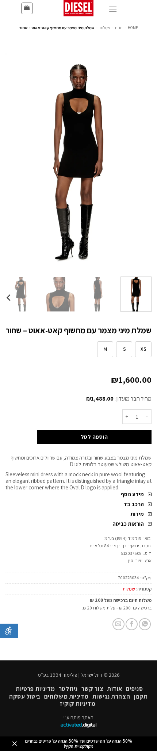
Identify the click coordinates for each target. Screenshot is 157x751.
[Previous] (139, 162)
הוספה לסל (94, 436)
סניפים (134, 689)
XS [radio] (143, 349)
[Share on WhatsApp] (145, 624)
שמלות (105, 27)
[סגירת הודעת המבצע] (14, 744)
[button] (27, 8)
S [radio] (124, 349)
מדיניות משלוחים (66, 696)
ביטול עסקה (25, 696)
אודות (114, 689)
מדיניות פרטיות (35, 689)
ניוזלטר (68, 689)
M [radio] (105, 349)
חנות (119, 27)
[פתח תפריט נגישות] (9, 631)
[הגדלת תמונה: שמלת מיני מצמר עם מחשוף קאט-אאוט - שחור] (78, 161)
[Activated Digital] (78, 725)
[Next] (12, 162)
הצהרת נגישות (111, 696)
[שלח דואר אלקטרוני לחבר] (118, 624)
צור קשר (92, 689)
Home (133, 27)
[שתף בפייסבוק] (132, 624)
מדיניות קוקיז (78, 704)
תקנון (141, 696)
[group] (78, 294)
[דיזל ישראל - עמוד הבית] (78, 8)
